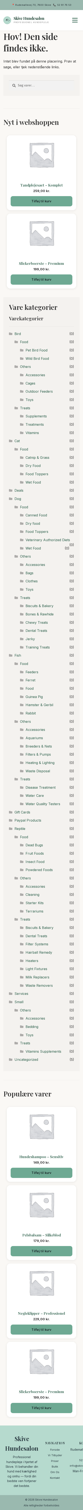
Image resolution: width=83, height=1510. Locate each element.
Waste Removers (39, 985)
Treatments (35, 424)
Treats (25, 408)
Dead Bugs (34, 845)
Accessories (35, 375)
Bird (17, 334)
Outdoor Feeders (39, 391)
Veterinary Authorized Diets (48, 540)
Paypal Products (27, 820)
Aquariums (34, 738)
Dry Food (33, 465)
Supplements (36, 416)
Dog (17, 499)
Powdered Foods (39, 870)
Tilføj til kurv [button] (41, 201)
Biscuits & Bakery (39, 606)
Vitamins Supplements (43, 1051)
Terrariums (34, 911)
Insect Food (35, 862)
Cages (30, 383)
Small (18, 1002)
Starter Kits (35, 903)
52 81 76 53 (64, 4)
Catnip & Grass (37, 457)
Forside (55, 1449)
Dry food (33, 523)
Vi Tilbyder (55, 1455)
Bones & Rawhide (40, 614)
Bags (29, 573)
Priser (55, 1461)
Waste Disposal (38, 771)
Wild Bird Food (37, 358)
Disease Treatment (41, 787)
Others (25, 366)
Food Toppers (37, 474)
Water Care (35, 795)
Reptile (19, 828)
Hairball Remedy (39, 952)
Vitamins (32, 433)
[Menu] (75, 20)
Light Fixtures (36, 969)
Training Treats (38, 647)
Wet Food (33, 482)
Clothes (32, 581)
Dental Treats (36, 630)
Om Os (54, 1472)
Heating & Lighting (40, 763)
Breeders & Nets (39, 746)
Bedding (32, 1027)
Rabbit (31, 713)
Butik (55, 1466)
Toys (29, 400)
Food (24, 342)
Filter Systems (37, 944)
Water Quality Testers (43, 804)
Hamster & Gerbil (39, 705)
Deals (18, 490)
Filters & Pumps (38, 754)
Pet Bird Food (36, 350)
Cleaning (32, 894)
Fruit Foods (35, 853)
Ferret (30, 680)
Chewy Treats (37, 622)
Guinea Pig (34, 697)
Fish (17, 655)
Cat (17, 441)
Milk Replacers (37, 977)
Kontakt (55, 1477)
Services (21, 993)
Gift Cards (22, 812)
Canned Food (36, 515)
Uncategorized (26, 1059)
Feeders (32, 672)
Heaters (32, 961)
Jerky (30, 639)
